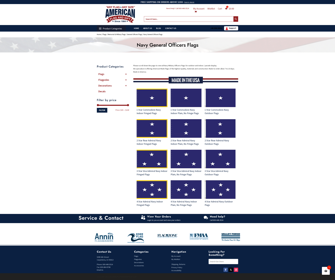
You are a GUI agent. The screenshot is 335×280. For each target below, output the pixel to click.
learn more (189, 2)
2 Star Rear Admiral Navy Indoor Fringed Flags (149, 142)
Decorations (112, 85)
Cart (220, 9)
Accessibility (176, 270)
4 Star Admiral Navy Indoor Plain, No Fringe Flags (184, 203)
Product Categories (112, 28)
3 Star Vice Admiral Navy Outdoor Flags (216, 172)
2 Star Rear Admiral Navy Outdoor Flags (217, 142)
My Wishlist (175, 259)
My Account (199, 9)
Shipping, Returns (178, 264)
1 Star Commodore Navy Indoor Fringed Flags (149, 111)
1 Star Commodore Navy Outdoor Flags (217, 111)
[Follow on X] (231, 270)
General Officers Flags (134, 34)
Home (136, 28)
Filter (102, 110)
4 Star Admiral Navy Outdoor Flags (219, 203)
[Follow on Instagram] (236, 270)
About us (147, 28)
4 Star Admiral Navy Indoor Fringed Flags (150, 203)
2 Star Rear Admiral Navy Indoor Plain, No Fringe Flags (185, 142)
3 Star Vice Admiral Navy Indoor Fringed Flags (152, 172)
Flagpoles (112, 79)
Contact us (170, 28)
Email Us (100, 270)
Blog (158, 28)
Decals (102, 91)
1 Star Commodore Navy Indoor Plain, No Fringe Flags (185, 111)
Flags (104, 34)
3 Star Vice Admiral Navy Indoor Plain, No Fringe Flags (186, 172)
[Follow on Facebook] (226, 270)
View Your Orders (159, 217)
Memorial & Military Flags (116, 34)
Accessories (139, 265)
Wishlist (211, 9)
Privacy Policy (176, 267)
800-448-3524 (184, 8)
